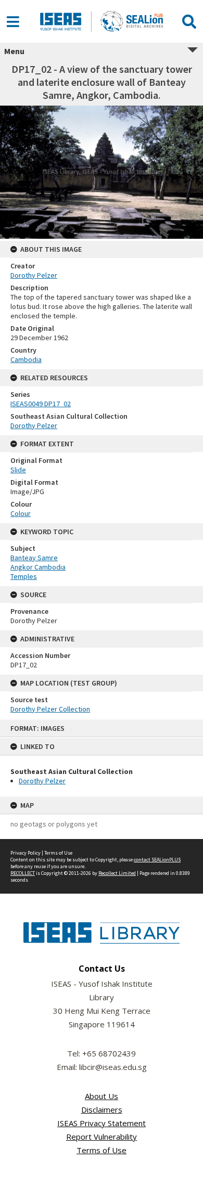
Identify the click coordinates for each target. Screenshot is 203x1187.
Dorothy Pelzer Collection (50, 709)
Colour (20, 513)
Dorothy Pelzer (42, 780)
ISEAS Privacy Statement (101, 1123)
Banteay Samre (34, 557)
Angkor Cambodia (38, 567)
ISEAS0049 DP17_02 (40, 403)
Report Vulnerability (101, 1136)
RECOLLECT (22, 873)
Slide (18, 469)
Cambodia (26, 359)
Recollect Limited (117, 873)
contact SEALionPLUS (157, 859)
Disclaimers (101, 1109)
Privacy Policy (25, 852)
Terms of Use (58, 852)
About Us (101, 1096)
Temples (23, 576)
